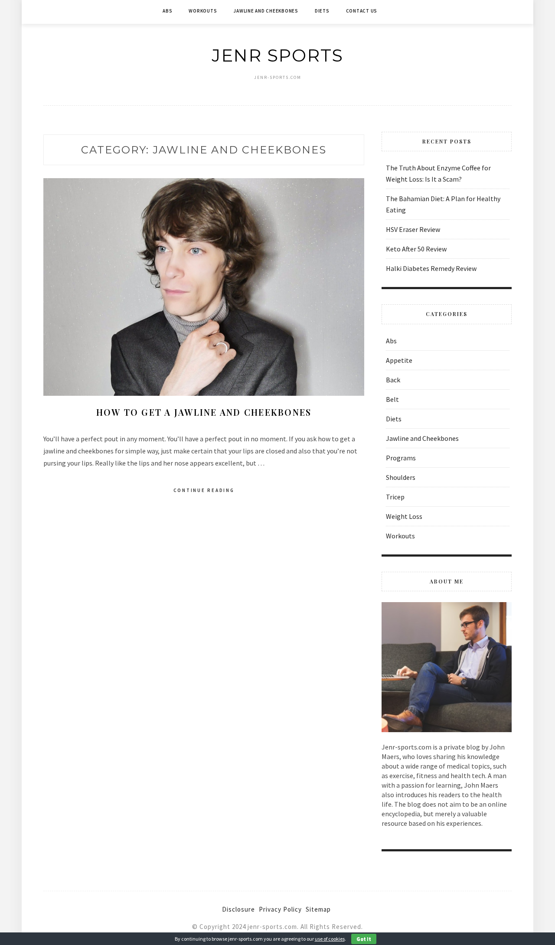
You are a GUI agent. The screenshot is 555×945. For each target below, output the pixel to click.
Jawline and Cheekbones (265, 11)
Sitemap (318, 909)
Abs (167, 11)
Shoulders (400, 477)
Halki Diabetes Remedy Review (431, 268)
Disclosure (238, 909)
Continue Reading (204, 490)
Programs (401, 457)
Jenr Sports (277, 55)
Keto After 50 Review (416, 248)
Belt (392, 399)
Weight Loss (404, 516)
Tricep (395, 496)
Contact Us (362, 11)
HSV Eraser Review (413, 229)
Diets (322, 11)
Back (393, 379)
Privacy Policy (280, 909)
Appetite (399, 360)
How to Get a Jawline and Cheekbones (204, 412)
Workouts (203, 11)
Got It (363, 938)
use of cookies (330, 938)
